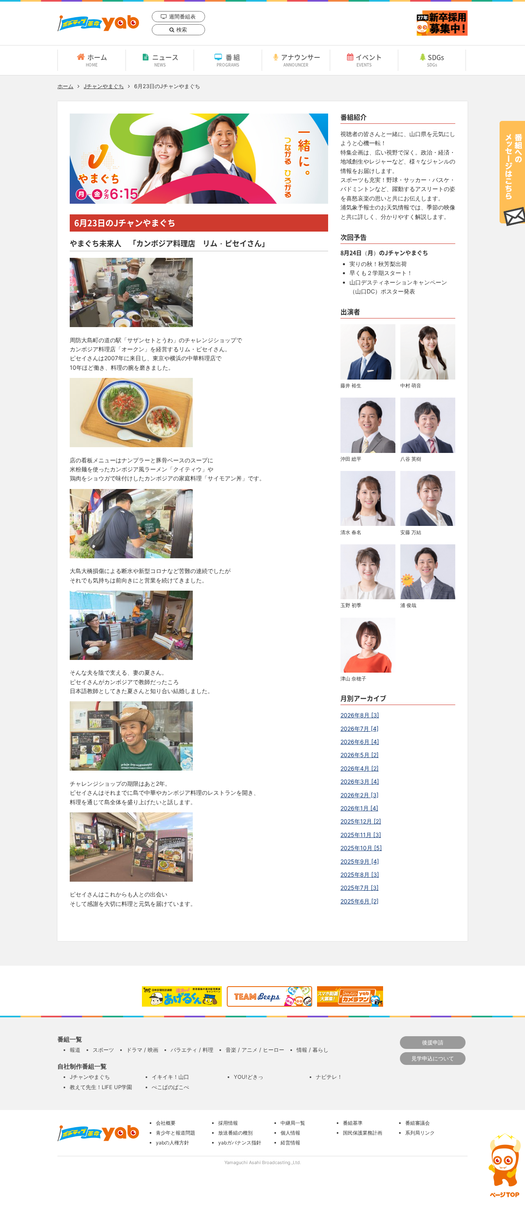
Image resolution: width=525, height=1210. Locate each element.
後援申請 (432, 1042)
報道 (75, 1049)
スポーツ (103, 1049)
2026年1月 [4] (359, 808)
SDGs (436, 60)
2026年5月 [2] (359, 754)
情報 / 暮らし (313, 1049)
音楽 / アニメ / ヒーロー (255, 1049)
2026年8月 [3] (359, 715)
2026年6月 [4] (359, 741)
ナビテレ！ (329, 1077)
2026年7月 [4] (359, 728)
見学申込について (432, 1058)
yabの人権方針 (172, 1142)
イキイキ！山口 (170, 1077)
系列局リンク (420, 1133)
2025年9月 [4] (359, 861)
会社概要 (166, 1123)
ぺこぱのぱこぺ (170, 1087)
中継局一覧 (293, 1123)
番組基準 (353, 1123)
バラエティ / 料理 (192, 1049)
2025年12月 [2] (360, 821)
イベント (369, 60)
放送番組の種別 (235, 1133)
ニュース (165, 60)
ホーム (96, 60)
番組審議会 (417, 1123)
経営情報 (290, 1142)
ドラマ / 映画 (142, 1049)
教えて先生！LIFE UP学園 (101, 1087)
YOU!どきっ (248, 1077)
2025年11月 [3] (360, 834)
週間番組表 (182, 16)
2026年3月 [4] (359, 781)
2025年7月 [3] (359, 887)
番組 (229, 60)
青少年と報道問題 (175, 1133)
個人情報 (290, 1133)
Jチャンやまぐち (104, 86)
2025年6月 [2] (359, 901)
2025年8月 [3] (359, 874)
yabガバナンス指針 (239, 1142)
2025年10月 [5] (361, 847)
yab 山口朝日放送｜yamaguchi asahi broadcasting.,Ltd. (98, 23)
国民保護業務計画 (362, 1133)
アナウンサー (300, 60)
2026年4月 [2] (359, 768)
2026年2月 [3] (359, 795)
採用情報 (228, 1123)
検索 (181, 29)
